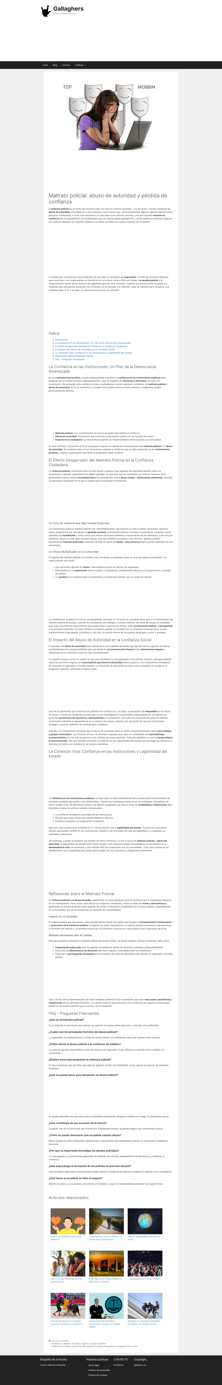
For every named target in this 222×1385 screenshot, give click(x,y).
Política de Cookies (98, 1375)
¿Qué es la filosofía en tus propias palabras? (66, 1238)
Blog (55, 65)
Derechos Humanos (60, 1341)
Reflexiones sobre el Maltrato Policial (74, 356)
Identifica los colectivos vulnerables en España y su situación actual (144, 1322)
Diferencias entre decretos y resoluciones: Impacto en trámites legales (104, 1324)
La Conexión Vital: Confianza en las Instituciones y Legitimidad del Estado (93, 353)
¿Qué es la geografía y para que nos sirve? (144, 1238)
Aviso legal (94, 1365)
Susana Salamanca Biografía (52, 1365)
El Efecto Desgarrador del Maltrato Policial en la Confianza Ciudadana (91, 346)
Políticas (79, 65)
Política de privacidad (99, 1370)
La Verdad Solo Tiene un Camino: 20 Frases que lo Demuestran (105, 1238)
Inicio (45, 65)
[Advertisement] (111, 41)
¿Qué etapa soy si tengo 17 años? (145, 1279)
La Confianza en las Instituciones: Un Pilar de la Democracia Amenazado (92, 343)
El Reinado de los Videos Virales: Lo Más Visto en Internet (105, 1280)
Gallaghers (68, 8)
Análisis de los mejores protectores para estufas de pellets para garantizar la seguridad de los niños (95, 1346)
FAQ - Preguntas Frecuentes (69, 359)
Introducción (61, 339)
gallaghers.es (140, 1365)
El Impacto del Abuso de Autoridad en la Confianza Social (85, 349)
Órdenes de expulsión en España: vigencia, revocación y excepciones (67, 1322)
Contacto (66, 65)
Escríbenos (118, 1365)
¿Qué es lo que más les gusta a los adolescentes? (66, 1280)
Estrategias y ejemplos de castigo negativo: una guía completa (79, 1343)
